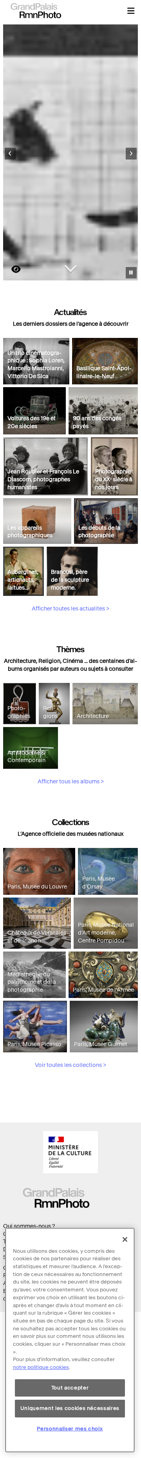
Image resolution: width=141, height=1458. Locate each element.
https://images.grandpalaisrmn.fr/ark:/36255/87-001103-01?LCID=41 (11, 269)
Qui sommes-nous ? (29, 1226)
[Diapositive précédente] (10, 154)
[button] (131, 10)
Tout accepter (70, 1387)
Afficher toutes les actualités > (70, 609)
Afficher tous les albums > (71, 782)
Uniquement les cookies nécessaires (69, 1408)
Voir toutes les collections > (70, 1065)
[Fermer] (125, 1239)
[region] (70, 1340)
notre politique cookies (41, 1367)
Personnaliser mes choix (70, 1428)
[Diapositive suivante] (131, 154)
